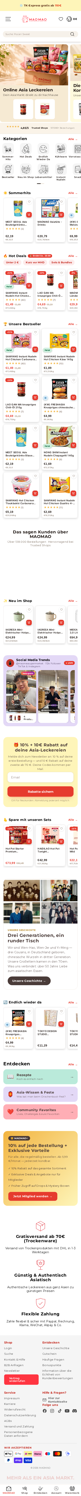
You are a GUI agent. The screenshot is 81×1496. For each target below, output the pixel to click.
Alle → (73, 139)
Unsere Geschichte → (29, 981)
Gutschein (49, 1353)
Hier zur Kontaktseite (57, 1399)
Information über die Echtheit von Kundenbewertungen (57, 1374)
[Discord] (74, 1411)
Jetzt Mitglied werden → (32, 1196)
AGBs (8, 1420)
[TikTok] (59, 1411)
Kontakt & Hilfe (14, 1359)
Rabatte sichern (40, 792)
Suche (8, 1353)
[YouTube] (67, 1411)
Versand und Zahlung (19, 1426)
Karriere (10, 1403)
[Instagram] (52, 1411)
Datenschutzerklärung (20, 1415)
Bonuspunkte (51, 1365)
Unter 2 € (12, 262)
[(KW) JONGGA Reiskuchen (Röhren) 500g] (45, 109)
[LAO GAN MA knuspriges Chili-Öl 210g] (23, 109)
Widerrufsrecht (15, 1409)
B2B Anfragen (13, 1365)
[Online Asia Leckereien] (34, 83)
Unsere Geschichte (55, 1348)
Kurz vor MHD (35, 262)
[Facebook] (44, 1411)
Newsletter (12, 1370)
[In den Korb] (29, 215)
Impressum (12, 1398)
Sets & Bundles (62, 262)
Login (8, 1348)
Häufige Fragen (53, 1359)
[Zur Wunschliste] (29, 201)
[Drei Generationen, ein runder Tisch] (40, 901)
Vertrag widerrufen (17, 1379)
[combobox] (40, 34)
